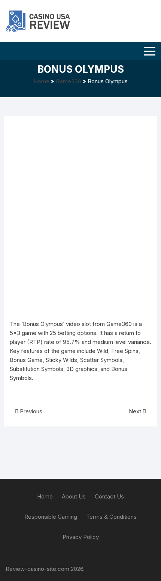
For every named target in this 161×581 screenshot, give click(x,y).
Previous (30, 411)
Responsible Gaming (50, 516)
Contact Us (109, 496)
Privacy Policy (81, 536)
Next (136, 411)
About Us (74, 496)
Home (41, 81)
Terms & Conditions (111, 516)
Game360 (68, 81)
